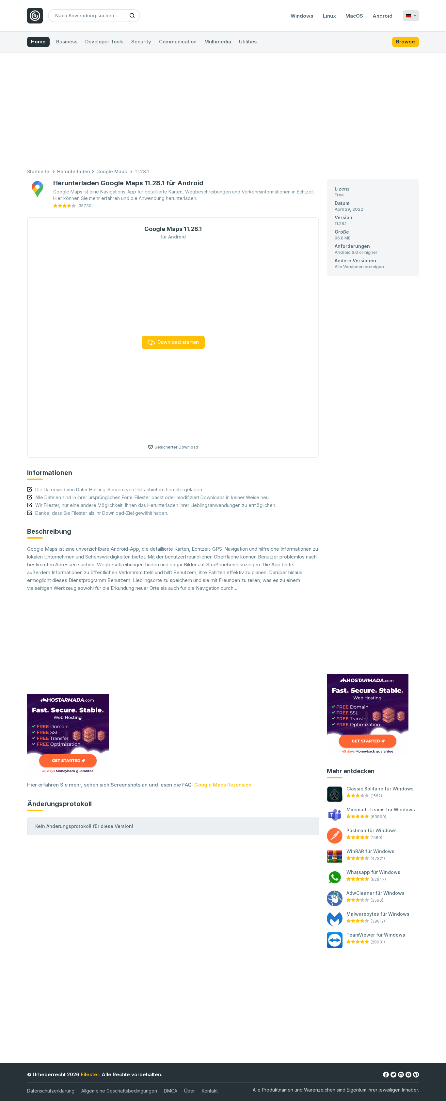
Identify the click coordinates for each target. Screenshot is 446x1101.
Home (38, 41)
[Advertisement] (223, 111)
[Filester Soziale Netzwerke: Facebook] (386, 1074)
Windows (302, 16)
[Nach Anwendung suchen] (132, 15)
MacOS (354, 16)
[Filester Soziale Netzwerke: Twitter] (393, 1074)
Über (189, 1090)
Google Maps (111, 171)
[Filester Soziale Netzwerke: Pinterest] (416, 1074)
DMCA (170, 1090)
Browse (405, 41)
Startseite (38, 171)
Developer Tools (104, 41)
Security (141, 41)
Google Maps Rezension (222, 785)
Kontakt (210, 1090)
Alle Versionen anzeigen (359, 266)
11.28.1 (142, 171)
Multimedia (217, 41)
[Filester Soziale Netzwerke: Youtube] (408, 1074)
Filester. (90, 1074)
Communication (178, 41)
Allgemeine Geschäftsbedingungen (119, 1090)
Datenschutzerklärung (50, 1090)
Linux (329, 16)
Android (382, 16)
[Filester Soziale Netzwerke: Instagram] (401, 1074)
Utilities (248, 41)
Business (66, 41)
